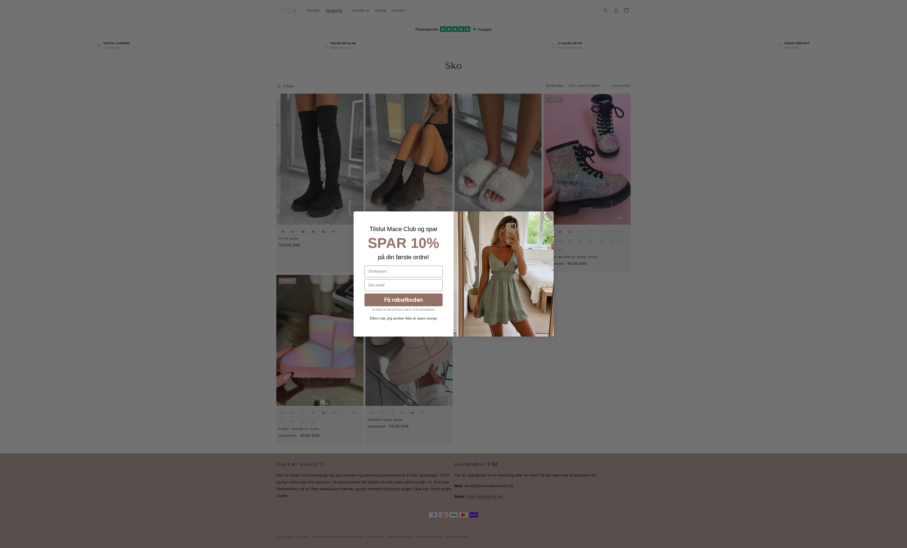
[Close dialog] (547, 217)
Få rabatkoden (403, 299)
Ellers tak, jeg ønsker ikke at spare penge (403, 318)
